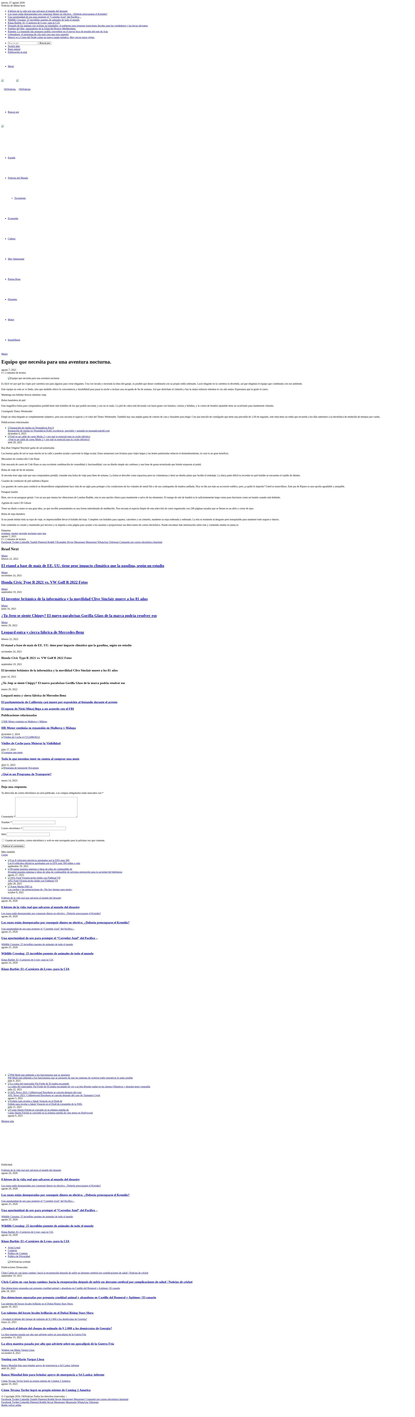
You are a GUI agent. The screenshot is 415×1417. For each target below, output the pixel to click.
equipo (14, 533)
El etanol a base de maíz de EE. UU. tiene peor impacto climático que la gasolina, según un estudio (82, 566)
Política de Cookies (18, 1253)
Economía (13, 218)
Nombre (6, 822)
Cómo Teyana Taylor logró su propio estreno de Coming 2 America (46, 1390)
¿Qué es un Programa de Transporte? (26, 774)
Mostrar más (7, 1121)
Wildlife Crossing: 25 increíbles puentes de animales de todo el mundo (43, 19)
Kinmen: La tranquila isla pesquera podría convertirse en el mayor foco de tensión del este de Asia (58, 31)
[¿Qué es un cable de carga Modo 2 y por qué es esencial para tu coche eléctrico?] (49, 436)
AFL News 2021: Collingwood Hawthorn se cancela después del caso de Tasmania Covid (54, 1095)
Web (3, 834)
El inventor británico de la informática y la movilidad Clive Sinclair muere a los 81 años (74, 599)
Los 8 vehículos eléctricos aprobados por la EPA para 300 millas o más (44, 863)
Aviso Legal (14, 1247)
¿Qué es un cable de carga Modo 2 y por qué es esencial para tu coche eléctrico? (49, 439)
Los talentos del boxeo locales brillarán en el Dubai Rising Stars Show (47, 1312)
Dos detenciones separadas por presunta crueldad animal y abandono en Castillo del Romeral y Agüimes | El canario (78, 1297)
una (44, 533)
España (11, 157)
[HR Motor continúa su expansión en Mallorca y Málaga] (24, 721)
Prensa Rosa (14, 279)
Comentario (8, 816)
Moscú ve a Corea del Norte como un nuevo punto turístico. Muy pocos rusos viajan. (51, 37)
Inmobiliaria (14, 339)
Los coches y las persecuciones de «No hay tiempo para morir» (40, 889)
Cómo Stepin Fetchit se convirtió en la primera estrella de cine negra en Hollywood (50, 1112)
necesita (23, 533)
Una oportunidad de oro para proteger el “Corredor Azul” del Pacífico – (44, 17)
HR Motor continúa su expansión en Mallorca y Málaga (38, 728)
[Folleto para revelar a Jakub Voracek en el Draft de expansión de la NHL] (35, 1101)
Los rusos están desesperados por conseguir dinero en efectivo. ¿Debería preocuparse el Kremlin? (57, 14)
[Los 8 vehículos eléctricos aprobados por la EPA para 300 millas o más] (38, 860)
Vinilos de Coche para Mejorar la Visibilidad (31, 743)
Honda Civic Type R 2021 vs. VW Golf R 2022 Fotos (44, 582)
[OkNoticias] (15, 89)
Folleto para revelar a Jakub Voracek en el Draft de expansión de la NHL (45, 1104)
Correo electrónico (11, 828)
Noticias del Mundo (18, 178)
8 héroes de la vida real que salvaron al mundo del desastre (38, 11)
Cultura (11, 238)
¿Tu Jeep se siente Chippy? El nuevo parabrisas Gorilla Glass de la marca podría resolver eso (79, 615)
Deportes (12, 299)
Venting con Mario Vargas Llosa (22, 1359)
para (39, 533)
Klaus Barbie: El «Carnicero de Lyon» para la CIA (34, 22)
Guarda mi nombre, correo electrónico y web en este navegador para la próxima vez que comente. (55, 840)
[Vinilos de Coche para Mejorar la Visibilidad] (20, 737)
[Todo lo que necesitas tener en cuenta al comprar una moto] (12, 752)
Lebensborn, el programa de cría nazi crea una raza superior (38, 34)
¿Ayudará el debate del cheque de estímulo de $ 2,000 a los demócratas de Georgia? (56, 1328)
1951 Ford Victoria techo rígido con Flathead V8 (33, 880)
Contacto (12, 1250)
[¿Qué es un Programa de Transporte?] (20, 767)
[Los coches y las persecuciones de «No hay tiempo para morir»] (20, 886)
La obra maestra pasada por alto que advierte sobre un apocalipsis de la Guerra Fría (57, 1343)
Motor (11, 319)
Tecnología (20, 198)
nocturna (32, 533)
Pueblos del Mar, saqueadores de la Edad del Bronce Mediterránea (42, 28)
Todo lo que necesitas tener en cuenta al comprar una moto (40, 758)
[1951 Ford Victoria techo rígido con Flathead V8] (34, 877)
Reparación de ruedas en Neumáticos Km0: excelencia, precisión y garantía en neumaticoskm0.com (59, 430)
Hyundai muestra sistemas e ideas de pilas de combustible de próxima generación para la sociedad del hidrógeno (65, 872)
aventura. (6, 533)
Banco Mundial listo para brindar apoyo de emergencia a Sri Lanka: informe (52, 1374)
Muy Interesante (16, 258)
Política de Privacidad (19, 1256)
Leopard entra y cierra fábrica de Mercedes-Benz (42, 632)
